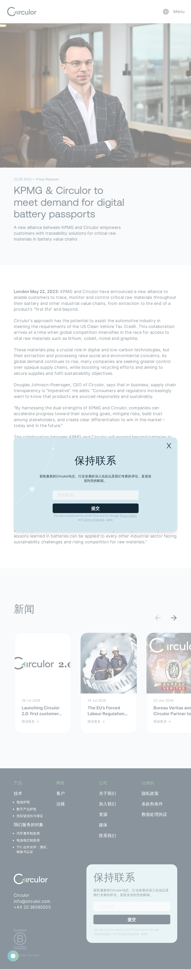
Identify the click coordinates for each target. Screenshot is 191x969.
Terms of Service (94, 519)
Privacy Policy (128, 515)
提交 (95, 508)
